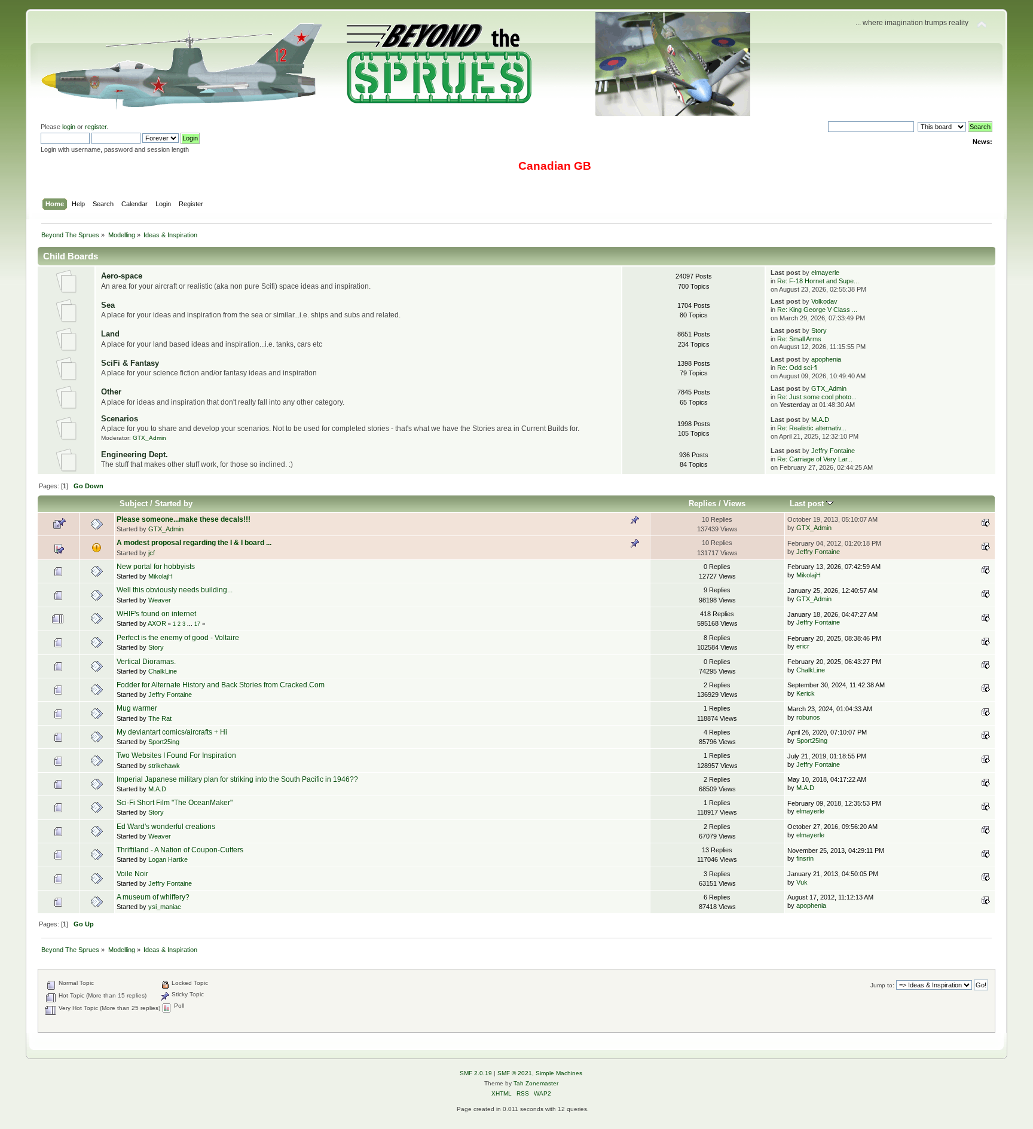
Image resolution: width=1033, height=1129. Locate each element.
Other (111, 391)
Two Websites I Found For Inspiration (176, 755)
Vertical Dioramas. (146, 661)
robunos (808, 717)
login (68, 126)
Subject (134, 503)
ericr (802, 646)
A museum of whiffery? (153, 897)
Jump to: (882, 985)
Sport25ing (163, 741)
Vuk (802, 882)
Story (819, 330)
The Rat (160, 718)
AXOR (157, 623)
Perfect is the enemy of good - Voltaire (178, 638)
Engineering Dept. (134, 454)
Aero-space (121, 275)
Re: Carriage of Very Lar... (814, 459)
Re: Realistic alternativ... (811, 428)
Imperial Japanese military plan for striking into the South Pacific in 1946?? (237, 779)
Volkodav (824, 301)
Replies (702, 503)
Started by (173, 503)
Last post (808, 503)
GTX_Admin (828, 388)
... (190, 624)
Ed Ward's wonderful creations (166, 826)
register (95, 126)
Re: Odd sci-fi (797, 367)
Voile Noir (132, 874)
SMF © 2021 (514, 1073)
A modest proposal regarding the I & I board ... (194, 543)
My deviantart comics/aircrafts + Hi (172, 732)
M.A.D (820, 419)
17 (197, 624)
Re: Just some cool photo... (817, 396)
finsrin (805, 858)
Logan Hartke (168, 859)
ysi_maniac (164, 906)
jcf (151, 552)
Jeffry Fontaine (833, 450)
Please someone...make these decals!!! (183, 519)
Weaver (159, 600)
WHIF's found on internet (156, 614)
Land (110, 333)
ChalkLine (162, 671)
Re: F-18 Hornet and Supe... (818, 280)
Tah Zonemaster (536, 1083)
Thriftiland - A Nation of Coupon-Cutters (180, 850)
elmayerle (825, 272)
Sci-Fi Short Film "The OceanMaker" (175, 802)
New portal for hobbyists (156, 566)
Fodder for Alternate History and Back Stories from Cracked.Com (221, 685)
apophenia (826, 359)
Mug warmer (137, 708)
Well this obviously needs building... (175, 590)
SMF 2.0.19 (476, 1073)
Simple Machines (559, 1073)
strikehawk (164, 765)
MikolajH (160, 576)
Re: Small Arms (799, 338)
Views (734, 503)
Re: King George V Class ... (817, 309)
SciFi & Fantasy (130, 363)
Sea (108, 305)
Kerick (805, 693)
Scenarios (119, 418)
